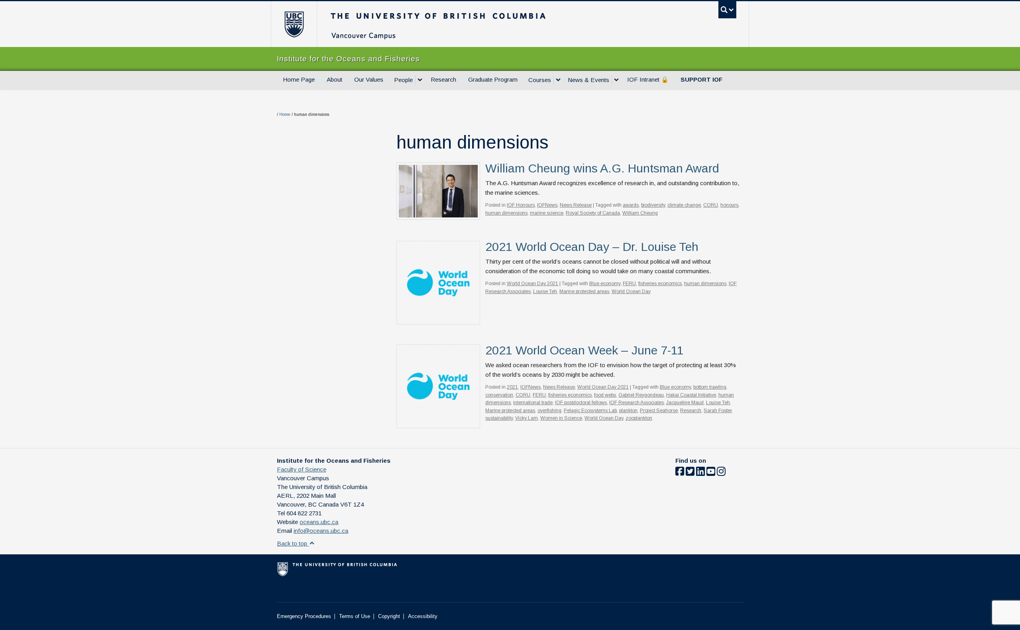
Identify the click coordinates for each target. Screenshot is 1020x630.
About (334, 79)
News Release (576, 205)
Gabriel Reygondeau (641, 395)
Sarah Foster (718, 410)
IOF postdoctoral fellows (581, 402)
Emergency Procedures (304, 616)
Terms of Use (354, 616)
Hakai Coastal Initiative (691, 395)
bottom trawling (709, 387)
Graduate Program (493, 79)
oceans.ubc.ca (319, 521)
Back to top (293, 543)
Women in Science (561, 418)
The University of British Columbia (294, 24)
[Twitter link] (690, 473)
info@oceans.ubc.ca (321, 530)
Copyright (389, 616)
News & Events (588, 79)
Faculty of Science (301, 469)
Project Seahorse (659, 410)
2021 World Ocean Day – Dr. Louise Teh (591, 246)
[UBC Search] (727, 9)
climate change (684, 205)
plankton (628, 410)
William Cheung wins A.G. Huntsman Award (602, 168)
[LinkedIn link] (700, 473)
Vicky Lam (526, 418)
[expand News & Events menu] (616, 80)
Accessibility (422, 616)
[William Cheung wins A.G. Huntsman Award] (438, 190)
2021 (512, 387)
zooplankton (639, 418)
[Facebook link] (679, 473)
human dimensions (506, 213)
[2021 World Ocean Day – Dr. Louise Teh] (438, 282)
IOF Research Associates (636, 402)
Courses (539, 79)
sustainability (499, 418)
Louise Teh (545, 291)
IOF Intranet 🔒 (648, 79)
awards (631, 205)
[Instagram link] (721, 473)
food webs (605, 395)
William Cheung (640, 213)
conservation (499, 395)
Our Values (368, 79)
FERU (629, 283)
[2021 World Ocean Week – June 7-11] (438, 385)
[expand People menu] (420, 80)
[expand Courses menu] (558, 80)
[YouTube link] (710, 473)
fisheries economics (660, 283)
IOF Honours (521, 205)
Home (284, 114)
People (403, 79)
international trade (533, 402)
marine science (546, 213)
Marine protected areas (584, 291)
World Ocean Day (631, 291)
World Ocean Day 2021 (532, 283)
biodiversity (653, 205)
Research (443, 79)
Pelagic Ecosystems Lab (590, 410)
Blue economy (604, 283)
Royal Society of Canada (593, 213)
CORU (710, 205)
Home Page (299, 79)
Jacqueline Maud (685, 402)
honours (729, 205)
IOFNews (547, 205)
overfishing (549, 410)
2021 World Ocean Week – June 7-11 (584, 350)
